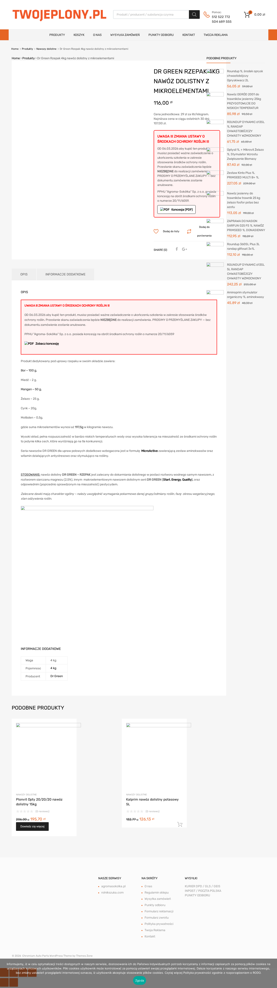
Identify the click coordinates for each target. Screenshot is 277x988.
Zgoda (139, 980)
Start (166, 479)
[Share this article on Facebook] (176, 249)
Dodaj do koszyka (179, 824)
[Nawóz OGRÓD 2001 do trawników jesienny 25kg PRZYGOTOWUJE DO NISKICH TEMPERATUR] (215, 100)
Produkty (57, 35)
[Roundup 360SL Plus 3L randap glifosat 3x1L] (215, 250)
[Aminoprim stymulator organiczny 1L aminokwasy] (215, 299)
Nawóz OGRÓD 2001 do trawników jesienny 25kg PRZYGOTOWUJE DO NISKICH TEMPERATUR (244, 101)
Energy (176, 479)
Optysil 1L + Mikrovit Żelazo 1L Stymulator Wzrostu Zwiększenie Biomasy (245, 154)
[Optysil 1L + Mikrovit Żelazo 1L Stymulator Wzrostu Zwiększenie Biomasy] (215, 156)
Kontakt (188, 35)
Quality (187, 479)
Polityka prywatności (159, 924)
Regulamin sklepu (157, 892)
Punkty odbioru (161, 35)
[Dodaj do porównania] (69, 734)
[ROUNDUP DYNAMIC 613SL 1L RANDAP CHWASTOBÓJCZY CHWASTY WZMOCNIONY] (215, 129)
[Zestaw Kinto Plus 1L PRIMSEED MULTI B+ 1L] (215, 179)
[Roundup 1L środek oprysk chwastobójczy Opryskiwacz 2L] (215, 77)
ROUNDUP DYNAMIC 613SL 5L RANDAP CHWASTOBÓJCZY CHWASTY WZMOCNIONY (246, 271)
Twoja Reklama (216, 35)
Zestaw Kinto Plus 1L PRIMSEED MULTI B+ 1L (243, 175)
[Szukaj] (194, 14)
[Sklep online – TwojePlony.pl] (59, 14)
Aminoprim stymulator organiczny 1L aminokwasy (245, 295)
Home (15, 48)
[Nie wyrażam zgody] (271, 973)
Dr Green (56, 676)
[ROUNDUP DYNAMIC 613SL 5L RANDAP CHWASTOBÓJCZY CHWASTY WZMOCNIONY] (215, 271)
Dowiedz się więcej (32, 826)
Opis (23, 274)
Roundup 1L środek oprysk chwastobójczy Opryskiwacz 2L (245, 75)
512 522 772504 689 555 (222, 19)
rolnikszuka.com (112, 892)
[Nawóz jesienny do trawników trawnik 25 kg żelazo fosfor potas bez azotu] (215, 199)
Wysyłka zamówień (125, 35)
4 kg (53, 668)
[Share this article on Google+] (184, 249)
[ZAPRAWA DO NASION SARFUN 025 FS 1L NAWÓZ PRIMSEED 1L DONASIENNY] (215, 227)
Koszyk (79, 35)
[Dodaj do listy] (69, 727)
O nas (97, 35)
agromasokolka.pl (113, 886)
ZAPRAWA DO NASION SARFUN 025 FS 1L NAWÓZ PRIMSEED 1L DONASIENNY (246, 225)
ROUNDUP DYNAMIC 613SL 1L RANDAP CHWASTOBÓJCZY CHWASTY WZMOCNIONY (246, 128)
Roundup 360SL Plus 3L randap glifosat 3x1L (243, 246)
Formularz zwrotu (157, 917)
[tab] (24, 274)
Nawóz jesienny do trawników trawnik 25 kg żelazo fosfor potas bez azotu (243, 200)
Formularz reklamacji (159, 911)
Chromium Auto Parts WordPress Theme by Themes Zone (57, 955)
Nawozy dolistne (46, 48)
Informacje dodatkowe (65, 274)
